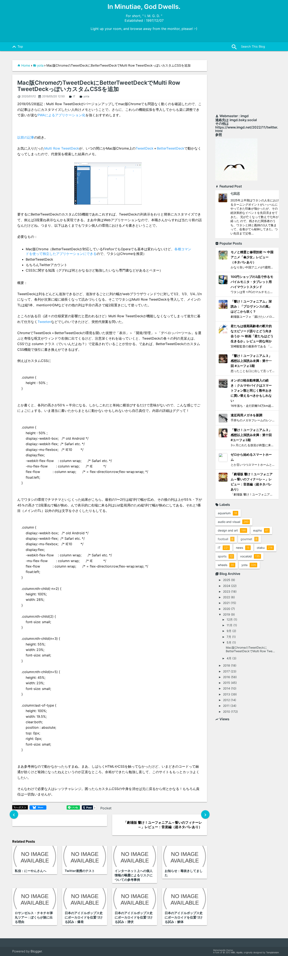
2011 (226, 705)
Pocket (106, 808)
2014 (226, 688)
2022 (226, 597)
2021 (226, 603)
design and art (232, 530)
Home (25, 65)
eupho (260, 530)
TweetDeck (144, 148)
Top (17, 46)
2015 (226, 682)
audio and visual (233, 522)
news (242, 547)
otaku (265, 547)
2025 (226, 580)
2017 (226, 671)
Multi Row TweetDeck (61, 148)
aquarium (227, 513)
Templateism (272, 952)
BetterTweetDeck (170, 148)
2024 (226, 586)
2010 (226, 711)
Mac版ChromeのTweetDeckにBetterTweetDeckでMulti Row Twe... (250, 649)
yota (40, 65)
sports (225, 556)
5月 (229, 642)
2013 (226, 694)
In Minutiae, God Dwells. (144, 6)
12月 (230, 619)
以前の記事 (25, 137)
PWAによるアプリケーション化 (61, 115)
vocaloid (250, 556)
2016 (226, 677)
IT (72, 96)
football (225, 539)
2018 (226, 665)
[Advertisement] (247, 84)
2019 (226, 614)
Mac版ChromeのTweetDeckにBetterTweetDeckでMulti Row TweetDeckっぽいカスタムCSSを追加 (98, 86)
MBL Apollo (236, 952)
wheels (226, 565)
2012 (226, 700)
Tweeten (44, 322)
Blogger (36, 951)
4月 (229, 658)
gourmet (249, 539)
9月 (229, 631)
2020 (226, 609)
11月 (230, 625)
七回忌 (235, 193)
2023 (226, 591)
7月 (229, 637)
